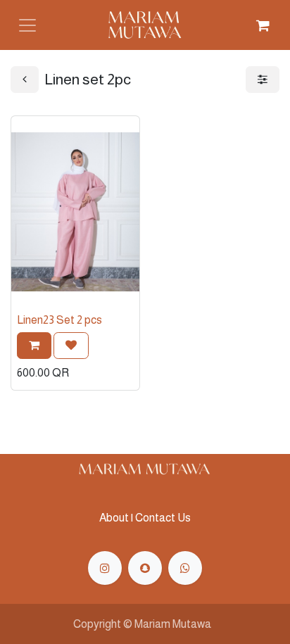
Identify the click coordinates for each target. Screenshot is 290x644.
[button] (34, 345)
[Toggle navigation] (27, 25)
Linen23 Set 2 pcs (59, 320)
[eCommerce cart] (262, 25)
